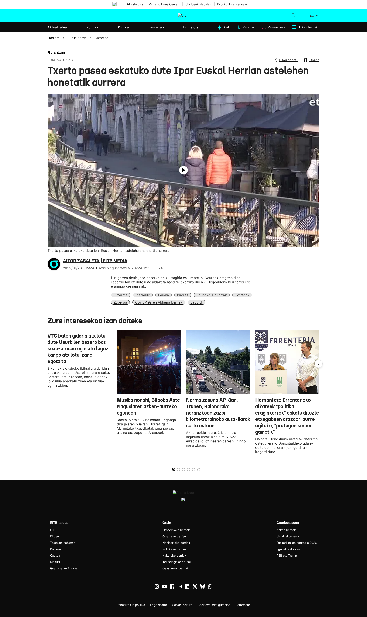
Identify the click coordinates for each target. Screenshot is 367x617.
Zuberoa (120, 302)
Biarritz (182, 295)
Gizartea (121, 295)
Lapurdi (197, 302)
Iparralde (143, 295)
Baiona (163, 295)
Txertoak (242, 295)
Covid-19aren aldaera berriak (158, 302)
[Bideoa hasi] (183, 170)
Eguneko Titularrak (211, 295)
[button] (319, 364)
